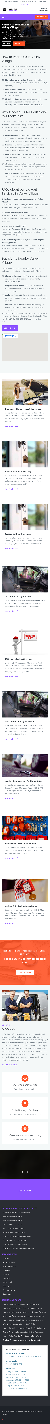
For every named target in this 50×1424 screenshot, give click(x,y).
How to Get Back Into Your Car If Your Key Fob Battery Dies (24, 1328)
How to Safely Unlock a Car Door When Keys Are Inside (22, 1308)
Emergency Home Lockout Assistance (16, 1212)
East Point (7, 1286)
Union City (6, 1274)
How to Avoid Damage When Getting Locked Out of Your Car (24, 1312)
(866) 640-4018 (43, 10)
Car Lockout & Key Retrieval (13, 1224)
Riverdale (6, 1258)
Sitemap (4, 1414)
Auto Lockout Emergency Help (14, 1232)
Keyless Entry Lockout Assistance (15, 1244)
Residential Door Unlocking (12, 1216)
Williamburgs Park (9, 1266)
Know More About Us (9, 1065)
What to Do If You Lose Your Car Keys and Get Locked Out (23, 1316)
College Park (7, 1282)
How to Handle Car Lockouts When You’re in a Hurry (21, 1304)
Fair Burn (6, 1270)
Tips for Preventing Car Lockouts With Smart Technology (23, 1332)
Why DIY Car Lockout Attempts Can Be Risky (19, 1324)
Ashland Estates (9, 1262)
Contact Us (24, 4)
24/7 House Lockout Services (13, 1228)
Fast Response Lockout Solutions (15, 1240)
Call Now (6, 43)
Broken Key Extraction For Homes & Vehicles (19, 1248)
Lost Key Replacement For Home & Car (17, 1236)
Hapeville (6, 1278)
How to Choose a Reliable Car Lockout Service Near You (23, 1320)
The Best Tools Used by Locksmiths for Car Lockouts (22, 1340)
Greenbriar (7, 1294)
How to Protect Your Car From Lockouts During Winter (22, 1336)
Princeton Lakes (9, 1290)
